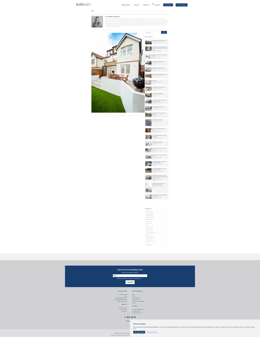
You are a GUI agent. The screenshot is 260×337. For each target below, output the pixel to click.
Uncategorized (149, 244)
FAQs (134, 296)
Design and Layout (149, 215)
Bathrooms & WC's (149, 211)
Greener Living (149, 221)
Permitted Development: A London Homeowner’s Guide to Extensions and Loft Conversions (160, 176)
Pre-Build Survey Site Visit (121, 299)
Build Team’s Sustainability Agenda (159, 74)
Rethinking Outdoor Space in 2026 (159, 40)
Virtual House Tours (137, 312)
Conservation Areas (149, 213)
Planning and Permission (150, 233)
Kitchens (147, 225)
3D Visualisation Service (121, 297)
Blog (134, 294)
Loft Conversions (149, 229)
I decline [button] (142, 332)
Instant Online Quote (122, 301)
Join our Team (123, 309)
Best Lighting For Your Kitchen (158, 106)
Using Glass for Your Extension (158, 61)
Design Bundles (123, 294)
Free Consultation (181, 5)
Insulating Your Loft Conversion (158, 67)
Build (125, 296)
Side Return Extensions (138, 309)
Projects (147, 234)
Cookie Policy (119, 335)
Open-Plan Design (149, 231)
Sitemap (124, 335)
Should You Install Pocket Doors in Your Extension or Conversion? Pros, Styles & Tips (160, 48)
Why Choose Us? (123, 307)
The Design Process (150, 240)
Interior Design (149, 223)
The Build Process (149, 238)
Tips (147, 242)
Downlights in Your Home (157, 141)
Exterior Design (149, 219)
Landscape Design (149, 227)
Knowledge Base (136, 297)
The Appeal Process (150, 236)
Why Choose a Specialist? (139, 301)
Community (124, 311)
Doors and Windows (150, 217)
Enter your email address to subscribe (130, 272)
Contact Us (157, 5)
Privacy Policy (113, 335)
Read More (154, 42)
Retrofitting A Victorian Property (158, 87)
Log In (134, 303)
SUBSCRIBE (130, 282)
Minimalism (154, 80)
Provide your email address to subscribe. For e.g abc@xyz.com (129, 278)
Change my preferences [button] (152, 332)
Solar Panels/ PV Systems (157, 119)
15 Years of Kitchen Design (157, 93)
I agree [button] (136, 332)
